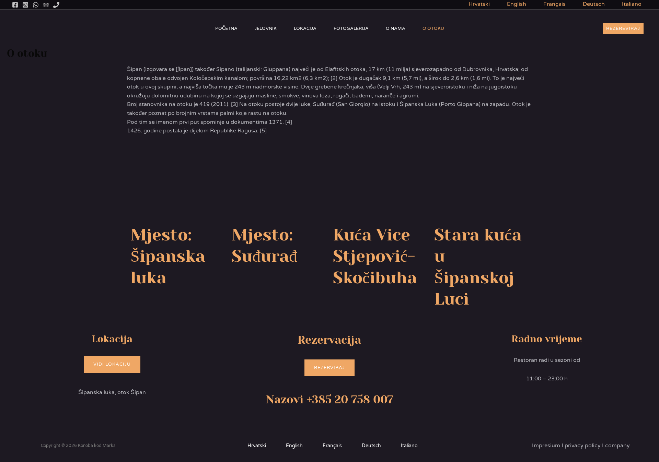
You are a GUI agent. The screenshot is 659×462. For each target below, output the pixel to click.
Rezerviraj (329, 367)
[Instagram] (25, 5)
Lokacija (305, 28)
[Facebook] (15, 5)
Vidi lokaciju (112, 364)
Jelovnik (266, 28)
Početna (226, 28)
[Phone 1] (56, 5)
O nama (395, 28)
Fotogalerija (351, 28)
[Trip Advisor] (46, 5)
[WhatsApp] (36, 5)
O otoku (433, 28)
